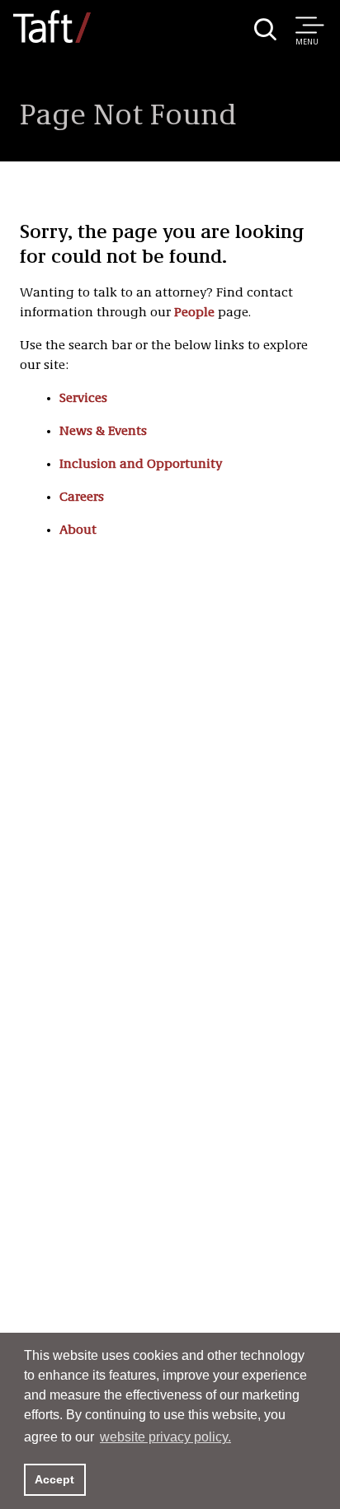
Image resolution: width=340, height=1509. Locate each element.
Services (83, 398)
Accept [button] (54, 1479)
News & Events (103, 431)
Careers (81, 497)
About (78, 530)
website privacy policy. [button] (165, 1437)
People (194, 313)
